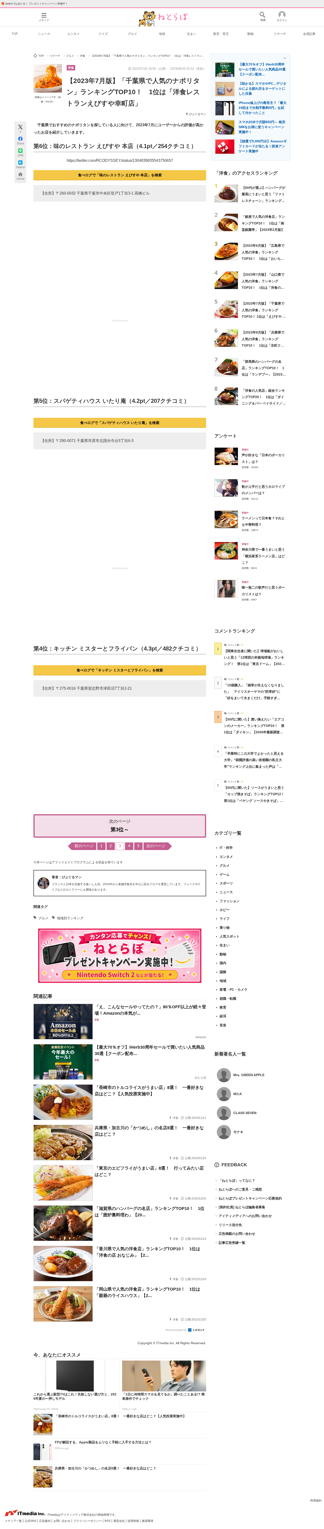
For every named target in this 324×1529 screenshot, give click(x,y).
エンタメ (73, 34)
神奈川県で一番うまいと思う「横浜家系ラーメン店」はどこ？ (263, 556)
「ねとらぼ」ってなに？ (234, 1180)
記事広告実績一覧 (229, 1243)
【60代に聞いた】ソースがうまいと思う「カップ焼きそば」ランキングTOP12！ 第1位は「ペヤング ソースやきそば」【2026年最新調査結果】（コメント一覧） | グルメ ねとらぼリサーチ (256, 800)
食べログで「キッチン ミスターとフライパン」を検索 (120, 670)
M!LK (237, 1094)
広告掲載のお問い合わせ (234, 1234)
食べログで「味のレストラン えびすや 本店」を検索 (120, 175)
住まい (191, 34)
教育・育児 (221, 34)
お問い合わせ (62, 1521)
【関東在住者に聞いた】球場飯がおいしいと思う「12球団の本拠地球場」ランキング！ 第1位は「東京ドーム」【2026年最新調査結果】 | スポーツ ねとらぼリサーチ (254, 664)
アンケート (225, 435)
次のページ (155, 846)
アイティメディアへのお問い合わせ (243, 1216)
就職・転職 (228, 998)
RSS (108, 1521)
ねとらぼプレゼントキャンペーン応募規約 (248, 1198)
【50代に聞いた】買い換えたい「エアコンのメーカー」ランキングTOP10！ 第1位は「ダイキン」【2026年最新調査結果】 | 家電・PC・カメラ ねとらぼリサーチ (254, 732)
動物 (250, 34)
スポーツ (226, 883)
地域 (162, 34)
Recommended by (176, 1330)
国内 (223, 963)
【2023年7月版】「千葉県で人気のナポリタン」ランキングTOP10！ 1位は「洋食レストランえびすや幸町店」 (133, 92)
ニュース (44, 34)
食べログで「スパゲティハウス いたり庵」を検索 (119, 423)
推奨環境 (147, 1521)
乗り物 (225, 927)
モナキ (238, 1132)
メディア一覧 (14, 1521)
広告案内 (45, 1521)
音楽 (223, 1025)
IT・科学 (226, 848)
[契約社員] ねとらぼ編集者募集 (239, 1207)
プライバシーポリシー (87, 1521)
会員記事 (309, 34)
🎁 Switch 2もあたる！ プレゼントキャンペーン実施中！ (34, 3)
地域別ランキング (70, 918)
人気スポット (230, 936)
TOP (15, 34)
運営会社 (119, 1521)
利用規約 (316, 1500)
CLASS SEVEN (244, 1113)
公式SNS (31, 1521)
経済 (223, 1016)
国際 (223, 972)
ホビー (225, 910)
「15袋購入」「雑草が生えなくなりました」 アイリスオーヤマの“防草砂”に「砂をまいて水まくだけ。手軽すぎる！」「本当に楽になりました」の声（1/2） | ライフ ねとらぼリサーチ (254, 698)
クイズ (103, 34)
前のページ (83, 846)
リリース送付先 (228, 1225)
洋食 (71, 68)
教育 (223, 1007)
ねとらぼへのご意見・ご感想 (238, 1189)
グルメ (132, 34)
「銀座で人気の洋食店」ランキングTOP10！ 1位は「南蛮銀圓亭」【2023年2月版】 (263, 223)
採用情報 (134, 1521)
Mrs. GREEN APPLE (248, 1075)
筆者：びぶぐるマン (67, 877)
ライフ (225, 918)
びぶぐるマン (197, 114)
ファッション (230, 901)
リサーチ (280, 34)
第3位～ (120, 829)
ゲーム (225, 874)
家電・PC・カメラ (233, 989)
